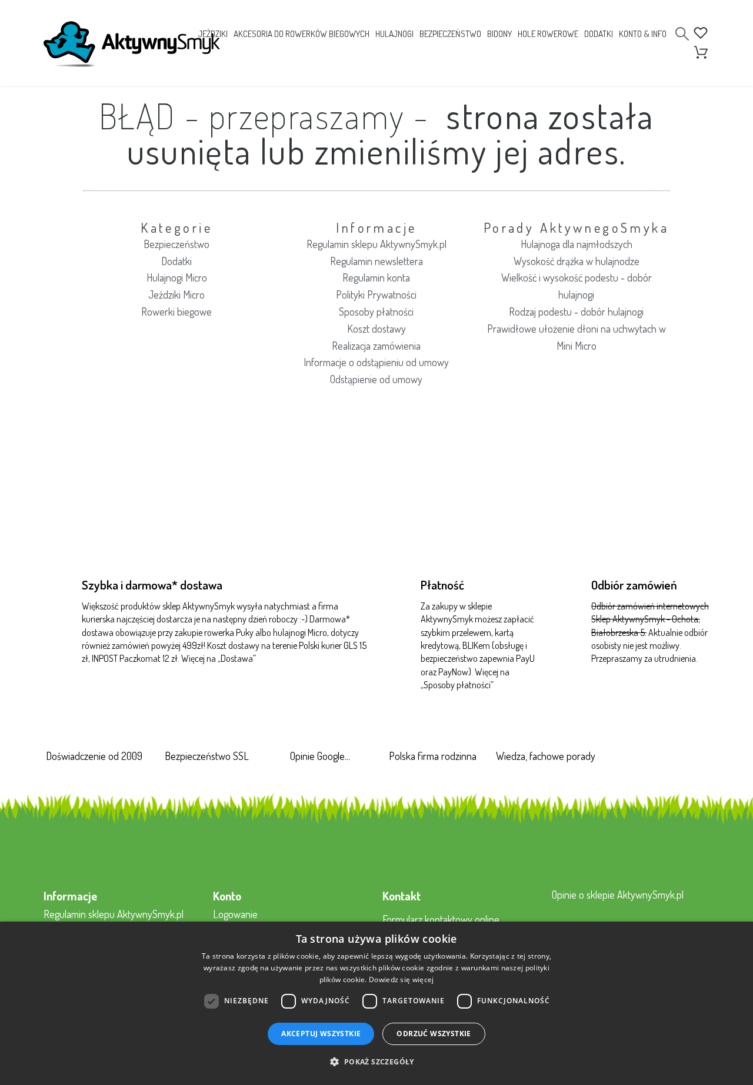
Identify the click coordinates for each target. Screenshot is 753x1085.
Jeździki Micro (176, 294)
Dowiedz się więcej (401, 979)
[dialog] (376, 1003)
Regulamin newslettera (376, 260)
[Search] (682, 33)
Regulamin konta (376, 277)
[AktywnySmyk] (132, 44)
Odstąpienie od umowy (376, 379)
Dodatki (176, 260)
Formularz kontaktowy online (440, 919)
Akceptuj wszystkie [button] (321, 1034)
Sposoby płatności (376, 311)
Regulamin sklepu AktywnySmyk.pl (376, 243)
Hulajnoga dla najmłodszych (576, 243)
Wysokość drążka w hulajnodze (576, 260)
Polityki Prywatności (376, 294)
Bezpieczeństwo (176, 243)
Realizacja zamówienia (376, 345)
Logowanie (235, 913)
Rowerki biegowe (176, 311)
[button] (376, 1062)
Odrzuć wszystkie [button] (434, 1034)
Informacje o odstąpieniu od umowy (376, 362)
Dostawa (237, 658)
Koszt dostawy (376, 328)
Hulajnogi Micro (176, 277)
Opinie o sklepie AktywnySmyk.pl (618, 894)
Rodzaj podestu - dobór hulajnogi (576, 311)
